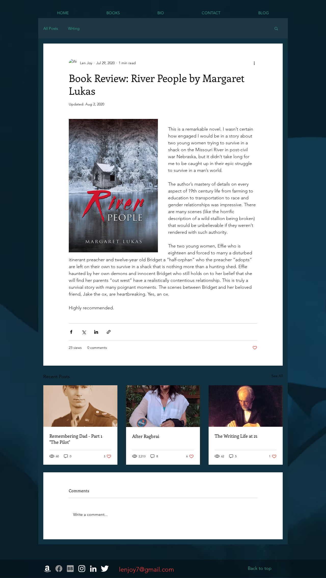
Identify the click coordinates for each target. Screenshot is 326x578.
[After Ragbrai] (163, 406)
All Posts (50, 28)
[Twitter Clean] (104, 568)
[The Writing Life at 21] (246, 406)
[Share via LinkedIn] (96, 331)
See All (277, 376)
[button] (276, 28)
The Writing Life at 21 (236, 436)
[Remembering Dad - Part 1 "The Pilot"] (80, 406)
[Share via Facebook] (71, 331)
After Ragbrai (145, 436)
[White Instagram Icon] (81, 568)
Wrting (73, 28)
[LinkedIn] (93, 568)
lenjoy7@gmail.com (146, 569)
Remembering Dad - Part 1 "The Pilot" (75, 439)
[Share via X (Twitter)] (83, 331)
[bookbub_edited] (70, 568)
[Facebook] (58, 568)
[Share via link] (108, 331)
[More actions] (254, 63)
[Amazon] (47, 568)
